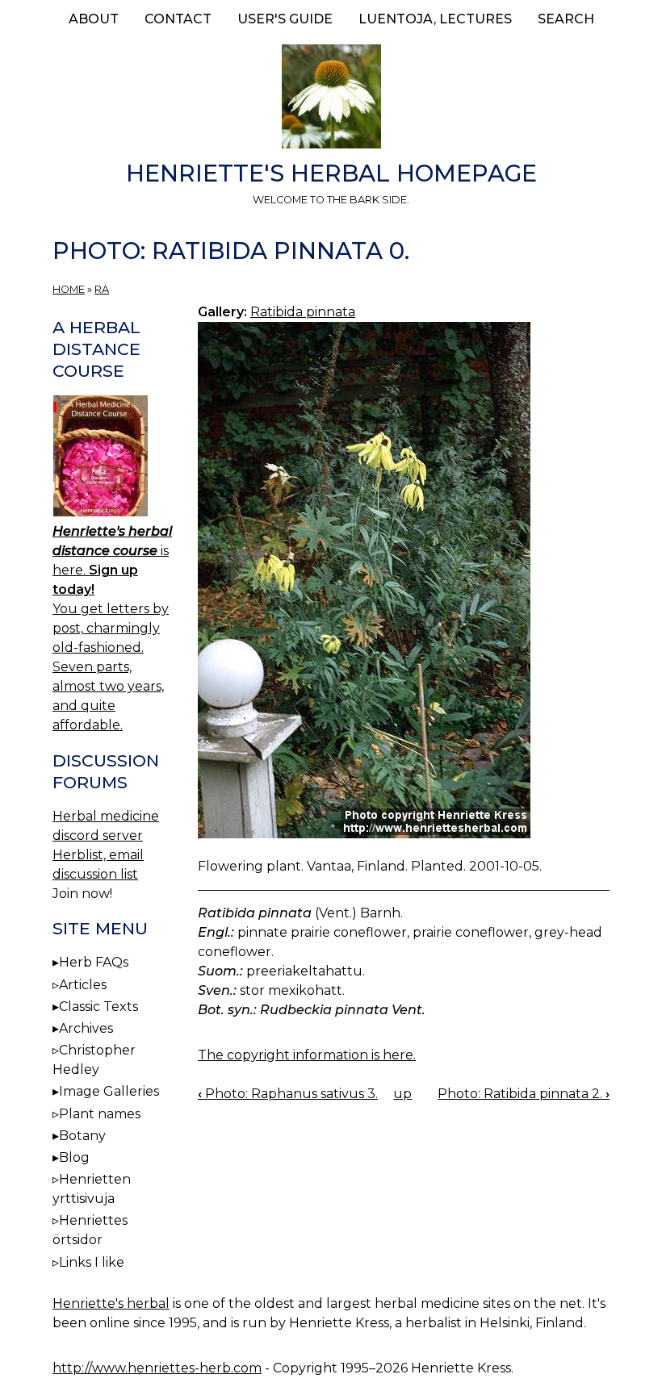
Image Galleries (109, 1091)
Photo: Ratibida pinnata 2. (524, 1093)
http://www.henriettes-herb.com (157, 1368)
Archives (86, 1028)
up (402, 1093)
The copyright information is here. (307, 1055)
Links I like (91, 1262)
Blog (74, 1157)
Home (68, 289)
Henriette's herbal (111, 1303)
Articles (83, 984)
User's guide (285, 19)
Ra (101, 289)
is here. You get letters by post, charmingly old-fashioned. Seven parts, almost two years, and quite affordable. (112, 628)
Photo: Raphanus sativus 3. (288, 1093)
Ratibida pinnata (302, 312)
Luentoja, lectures (435, 19)
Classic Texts (98, 1006)
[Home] (331, 99)
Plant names (99, 1114)
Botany (82, 1135)
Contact (178, 19)
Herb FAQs (93, 962)
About (94, 19)
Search (566, 19)
